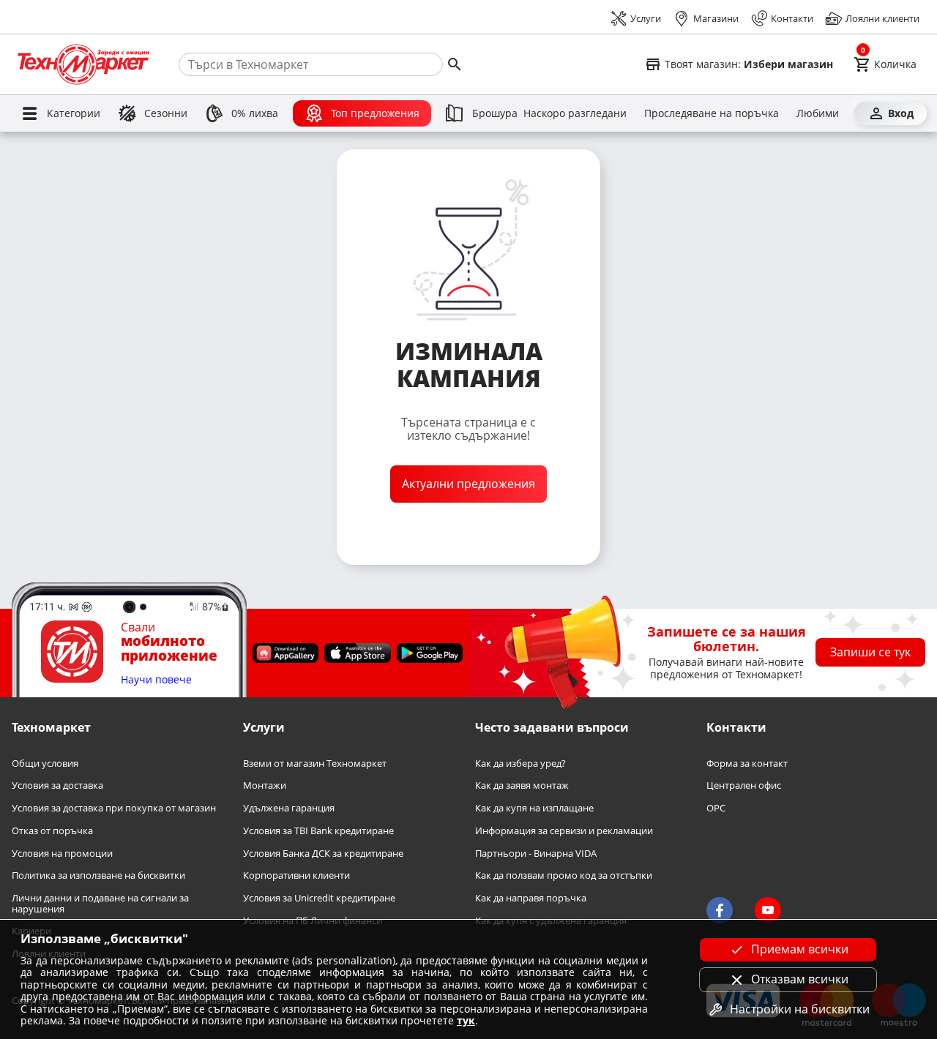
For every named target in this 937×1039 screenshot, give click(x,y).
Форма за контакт (747, 763)
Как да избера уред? (520, 763)
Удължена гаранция (289, 808)
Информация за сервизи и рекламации (564, 830)
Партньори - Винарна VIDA (536, 853)
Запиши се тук (870, 652)
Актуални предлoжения (468, 484)
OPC (715, 808)
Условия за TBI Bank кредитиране (318, 830)
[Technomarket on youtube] (768, 910)
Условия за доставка (57, 785)
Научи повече (156, 680)
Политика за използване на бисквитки (98, 875)
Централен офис (743, 785)
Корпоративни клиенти (296, 875)
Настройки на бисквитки (800, 1009)
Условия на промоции (62, 853)
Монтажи (264, 785)
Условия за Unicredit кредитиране (319, 898)
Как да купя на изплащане (534, 808)
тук (466, 1020)
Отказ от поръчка (52, 830)
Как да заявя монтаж (522, 785)
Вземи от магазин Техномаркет (315, 763)
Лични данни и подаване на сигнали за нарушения (100, 903)
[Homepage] (83, 64)
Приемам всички (799, 949)
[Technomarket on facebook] (719, 910)
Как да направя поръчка (530, 898)
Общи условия (45, 763)
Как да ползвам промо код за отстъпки (563, 875)
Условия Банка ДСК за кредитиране (323, 853)
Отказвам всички (799, 979)
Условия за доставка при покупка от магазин (114, 808)
